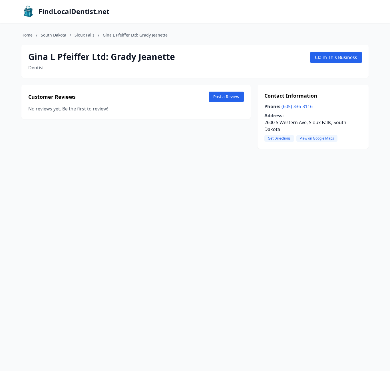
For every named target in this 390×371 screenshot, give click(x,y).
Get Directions (279, 138)
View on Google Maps (317, 138)
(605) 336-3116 (297, 106)
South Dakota (53, 35)
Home (27, 35)
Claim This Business (336, 57)
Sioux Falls (85, 35)
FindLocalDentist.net (74, 11)
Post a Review (226, 96)
